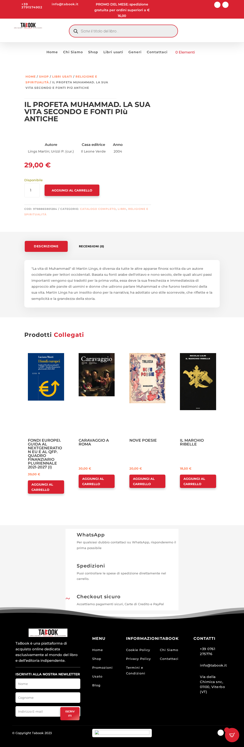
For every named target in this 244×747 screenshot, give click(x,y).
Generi (135, 52)
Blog (96, 685)
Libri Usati (62, 76)
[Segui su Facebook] (217, 5)
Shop (93, 52)
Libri (122, 209)
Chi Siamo (73, 52)
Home (52, 52)
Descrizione (46, 246)
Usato (97, 676)
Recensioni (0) (91, 246)
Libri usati (113, 52)
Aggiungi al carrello (72, 190)
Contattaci (157, 52)
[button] (41, 357)
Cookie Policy (138, 650)
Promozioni (102, 667)
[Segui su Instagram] (225, 5)
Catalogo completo (98, 209)
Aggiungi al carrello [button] (42, 487)
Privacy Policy (138, 659)
